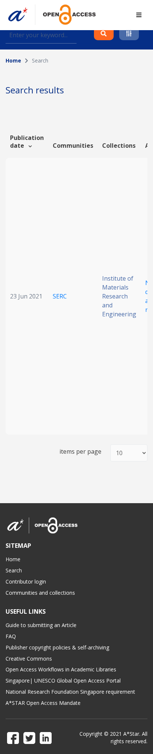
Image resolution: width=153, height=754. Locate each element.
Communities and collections (40, 592)
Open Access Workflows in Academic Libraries (61, 669)
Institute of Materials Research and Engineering (119, 296)
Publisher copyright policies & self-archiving (57, 647)
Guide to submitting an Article (41, 625)
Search (14, 570)
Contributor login (26, 581)
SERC (60, 296)
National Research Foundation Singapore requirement (70, 691)
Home (13, 60)
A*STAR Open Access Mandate (43, 702)
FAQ (11, 636)
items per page (80, 452)
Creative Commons (29, 658)
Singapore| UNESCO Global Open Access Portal (63, 680)
